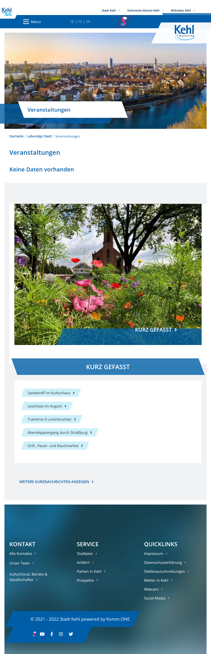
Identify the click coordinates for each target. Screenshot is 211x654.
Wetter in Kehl (156, 580)
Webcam (151, 589)
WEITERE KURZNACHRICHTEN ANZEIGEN (54, 481)
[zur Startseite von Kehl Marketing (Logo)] (186, 33)
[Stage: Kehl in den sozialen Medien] (124, 20)
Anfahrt (83, 562)
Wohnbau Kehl (181, 10)
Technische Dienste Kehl (143, 10)
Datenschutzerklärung (163, 562)
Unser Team (19, 563)
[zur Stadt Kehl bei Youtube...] (42, 635)
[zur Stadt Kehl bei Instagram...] (60, 635)
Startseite (16, 136)
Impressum (153, 553)
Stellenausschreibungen (164, 571)
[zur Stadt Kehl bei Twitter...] (71, 635)
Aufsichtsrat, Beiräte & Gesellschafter (28, 577)
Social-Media (154, 598)
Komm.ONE (118, 619)
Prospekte (85, 580)
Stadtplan (85, 553)
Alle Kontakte (20, 553)
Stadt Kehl (109, 10)
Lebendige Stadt (39, 136)
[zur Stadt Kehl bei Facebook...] (52, 635)
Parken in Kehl (89, 571)
